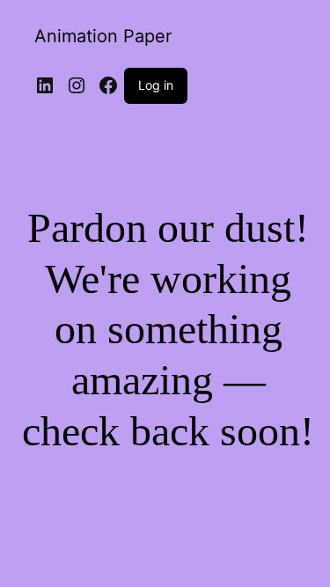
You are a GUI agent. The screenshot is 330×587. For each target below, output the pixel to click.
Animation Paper (103, 36)
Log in (155, 84)
